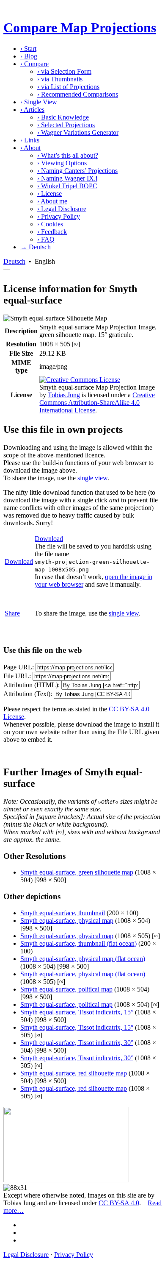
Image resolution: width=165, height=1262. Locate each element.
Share (12, 613)
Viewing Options (62, 163)
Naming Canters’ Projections (77, 170)
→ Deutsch (35, 247)
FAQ (46, 239)
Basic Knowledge (63, 117)
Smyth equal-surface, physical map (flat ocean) (82, 958)
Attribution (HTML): (31, 684)
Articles (32, 109)
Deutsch (14, 261)
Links (29, 140)
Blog (28, 56)
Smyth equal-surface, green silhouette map (76, 872)
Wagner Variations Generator (77, 132)
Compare (34, 63)
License (49, 193)
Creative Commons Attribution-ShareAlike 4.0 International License (97, 402)
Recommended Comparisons (77, 94)
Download (19, 561)
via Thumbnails (59, 79)
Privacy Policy (58, 216)
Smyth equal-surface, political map (66, 989)
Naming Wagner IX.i (67, 178)
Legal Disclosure (61, 208)
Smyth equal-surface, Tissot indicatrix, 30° (76, 1042)
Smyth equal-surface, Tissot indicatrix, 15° (76, 1012)
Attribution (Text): (27, 693)
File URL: (17, 676)
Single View (38, 102)
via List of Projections (68, 86)
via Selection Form (64, 71)
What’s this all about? (67, 155)
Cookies (50, 224)
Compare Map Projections (79, 27)
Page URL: (18, 667)
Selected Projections (66, 124)
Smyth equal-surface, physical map (66, 920)
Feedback (52, 231)
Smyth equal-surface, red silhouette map (73, 1073)
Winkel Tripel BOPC (67, 185)
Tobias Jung (64, 394)
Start (28, 48)
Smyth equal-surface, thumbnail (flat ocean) (78, 943)
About (30, 147)
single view (92, 478)
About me (52, 201)
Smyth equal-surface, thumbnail (62, 913)
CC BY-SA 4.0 (119, 1202)
